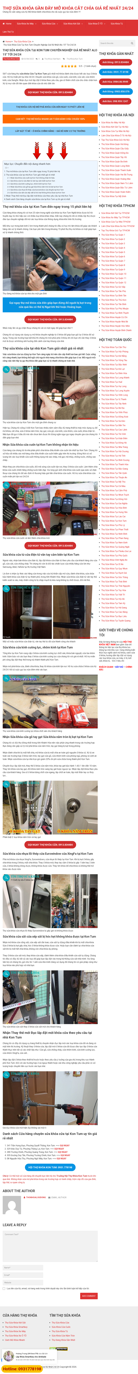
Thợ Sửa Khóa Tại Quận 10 (113, 274)
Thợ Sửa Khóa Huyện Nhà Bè (114, 321)
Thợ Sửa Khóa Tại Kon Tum (114, 521)
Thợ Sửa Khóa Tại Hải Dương (115, 451)
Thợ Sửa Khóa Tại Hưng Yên (114, 512)
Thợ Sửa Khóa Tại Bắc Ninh (114, 364)
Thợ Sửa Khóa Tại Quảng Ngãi (115, 547)
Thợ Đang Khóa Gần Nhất (63, 1340)
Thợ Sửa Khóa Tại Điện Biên (114, 438)
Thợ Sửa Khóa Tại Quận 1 (113, 235)
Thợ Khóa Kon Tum (75, 59)
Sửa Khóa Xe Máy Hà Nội (113, 122)
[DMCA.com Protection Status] (58, 1350)
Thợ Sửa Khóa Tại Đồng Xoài (114, 416)
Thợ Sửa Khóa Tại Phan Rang (114, 538)
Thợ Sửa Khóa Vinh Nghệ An (114, 560)
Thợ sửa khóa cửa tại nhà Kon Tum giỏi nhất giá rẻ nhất (30, 175)
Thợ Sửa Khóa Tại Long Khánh (115, 377)
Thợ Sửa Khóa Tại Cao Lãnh (114, 429)
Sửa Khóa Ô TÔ (95, 23)
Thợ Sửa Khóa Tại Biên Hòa (114, 373)
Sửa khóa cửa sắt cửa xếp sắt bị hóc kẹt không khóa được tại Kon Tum (37, 193)
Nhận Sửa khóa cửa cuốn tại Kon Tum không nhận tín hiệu (32, 178)
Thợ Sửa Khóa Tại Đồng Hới (114, 499)
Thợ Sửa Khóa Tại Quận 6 (113, 256)
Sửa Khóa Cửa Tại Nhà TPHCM (115, 222)
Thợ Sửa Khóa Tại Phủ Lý (113, 525)
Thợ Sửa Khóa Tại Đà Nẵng (114, 356)
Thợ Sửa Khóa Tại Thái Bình (114, 581)
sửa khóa (11, 354)
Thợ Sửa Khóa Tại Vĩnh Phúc (114, 412)
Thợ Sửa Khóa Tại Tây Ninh (113, 403)
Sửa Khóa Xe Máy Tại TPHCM (115, 217)
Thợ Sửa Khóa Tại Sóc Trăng (114, 577)
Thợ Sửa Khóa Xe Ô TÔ (15, 1335)
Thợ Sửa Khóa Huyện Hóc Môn (115, 326)
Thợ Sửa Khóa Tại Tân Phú (113, 291)
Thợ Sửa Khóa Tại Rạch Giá (114, 573)
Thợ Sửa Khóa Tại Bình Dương (115, 460)
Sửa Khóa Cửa (48, 23)
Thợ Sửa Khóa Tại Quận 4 (113, 248)
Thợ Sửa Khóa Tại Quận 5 (113, 252)
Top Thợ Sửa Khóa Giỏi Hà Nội (115, 140)
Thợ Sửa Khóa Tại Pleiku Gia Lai (116, 551)
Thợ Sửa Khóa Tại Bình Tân (113, 295)
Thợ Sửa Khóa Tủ (60, 1331)
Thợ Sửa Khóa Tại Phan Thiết (114, 529)
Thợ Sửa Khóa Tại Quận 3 (113, 243)
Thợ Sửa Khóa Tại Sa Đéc (113, 421)
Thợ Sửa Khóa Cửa (11, 59)
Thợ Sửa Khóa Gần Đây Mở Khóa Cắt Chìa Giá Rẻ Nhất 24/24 (68, 8)
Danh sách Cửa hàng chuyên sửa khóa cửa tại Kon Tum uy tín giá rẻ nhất (38, 199)
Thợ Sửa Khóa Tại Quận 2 (113, 239)
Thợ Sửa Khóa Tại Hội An (113, 599)
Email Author (58, 1197)
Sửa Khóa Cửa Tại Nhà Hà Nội (115, 131)
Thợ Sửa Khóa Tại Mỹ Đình (113, 196)
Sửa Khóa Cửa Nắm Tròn (63, 1335)
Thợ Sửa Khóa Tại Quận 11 (113, 278)
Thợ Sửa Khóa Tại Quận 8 (113, 265)
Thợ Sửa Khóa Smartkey (16, 1327)
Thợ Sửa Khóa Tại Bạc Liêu (114, 616)
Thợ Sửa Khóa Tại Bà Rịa (112, 408)
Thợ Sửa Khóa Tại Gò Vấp (113, 287)
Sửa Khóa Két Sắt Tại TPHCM (115, 213)
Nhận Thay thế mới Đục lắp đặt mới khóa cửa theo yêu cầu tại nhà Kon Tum (39, 196)
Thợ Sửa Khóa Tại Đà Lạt (113, 369)
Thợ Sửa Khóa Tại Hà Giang (114, 607)
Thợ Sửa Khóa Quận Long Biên (115, 166)
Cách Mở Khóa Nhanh (15, 1340)
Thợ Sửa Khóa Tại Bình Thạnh (115, 313)
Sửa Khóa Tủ (117, 23)
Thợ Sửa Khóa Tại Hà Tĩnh (113, 455)
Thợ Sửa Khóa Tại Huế (111, 382)
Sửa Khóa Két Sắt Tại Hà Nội (114, 127)
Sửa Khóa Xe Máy (25, 23)
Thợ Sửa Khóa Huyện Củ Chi (114, 317)
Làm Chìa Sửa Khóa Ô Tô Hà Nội (116, 135)
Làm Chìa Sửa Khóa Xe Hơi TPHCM (117, 226)
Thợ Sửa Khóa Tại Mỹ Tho (113, 482)
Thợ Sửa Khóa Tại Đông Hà (114, 442)
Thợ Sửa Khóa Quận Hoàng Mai (115, 179)
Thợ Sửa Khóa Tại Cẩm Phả (114, 490)
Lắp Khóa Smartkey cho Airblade (31, 1357)
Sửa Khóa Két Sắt (71, 23)
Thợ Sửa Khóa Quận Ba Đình (114, 161)
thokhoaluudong (36, 1197)
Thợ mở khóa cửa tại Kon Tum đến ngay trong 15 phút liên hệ (33, 171)
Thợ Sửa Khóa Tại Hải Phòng (114, 351)
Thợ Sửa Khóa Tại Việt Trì (113, 594)
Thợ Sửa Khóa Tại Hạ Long (113, 386)
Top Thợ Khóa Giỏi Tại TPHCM (115, 230)
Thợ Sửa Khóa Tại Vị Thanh (113, 399)
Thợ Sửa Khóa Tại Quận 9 (113, 269)
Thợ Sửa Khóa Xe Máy (15, 1331)
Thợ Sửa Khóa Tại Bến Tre (113, 425)
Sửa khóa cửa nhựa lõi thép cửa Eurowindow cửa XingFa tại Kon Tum (37, 190)
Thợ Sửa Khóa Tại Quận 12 (113, 282)
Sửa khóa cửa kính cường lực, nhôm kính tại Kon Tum (30, 184)
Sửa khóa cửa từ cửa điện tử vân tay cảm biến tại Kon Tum (32, 181)
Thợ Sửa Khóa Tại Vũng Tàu (114, 360)
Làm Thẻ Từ (8, 32)
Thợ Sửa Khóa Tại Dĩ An (112, 564)
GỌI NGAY (65, 1145)
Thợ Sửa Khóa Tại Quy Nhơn (114, 568)
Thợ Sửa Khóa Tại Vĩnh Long (114, 395)
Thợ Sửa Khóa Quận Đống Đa (114, 153)
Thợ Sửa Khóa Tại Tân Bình (113, 304)
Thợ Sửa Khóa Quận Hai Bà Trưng (116, 174)
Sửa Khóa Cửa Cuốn (61, 1327)
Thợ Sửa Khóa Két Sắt (15, 1322)
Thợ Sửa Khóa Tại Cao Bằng (114, 612)
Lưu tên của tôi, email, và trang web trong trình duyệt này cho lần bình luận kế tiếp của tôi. (48, 1288)
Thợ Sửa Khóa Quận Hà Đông (114, 144)
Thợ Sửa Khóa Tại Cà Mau (113, 486)
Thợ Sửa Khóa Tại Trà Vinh (113, 434)
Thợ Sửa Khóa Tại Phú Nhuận (115, 308)
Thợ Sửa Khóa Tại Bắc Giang (114, 468)
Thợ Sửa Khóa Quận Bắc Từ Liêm (116, 187)
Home (8, 23)
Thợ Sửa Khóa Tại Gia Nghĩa (114, 503)
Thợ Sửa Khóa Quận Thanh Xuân (116, 170)
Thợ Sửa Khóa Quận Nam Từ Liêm (117, 183)
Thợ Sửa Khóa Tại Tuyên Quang (115, 620)
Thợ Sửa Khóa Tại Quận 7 (113, 261)
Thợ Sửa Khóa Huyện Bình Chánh (116, 330)
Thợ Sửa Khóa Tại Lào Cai (113, 516)
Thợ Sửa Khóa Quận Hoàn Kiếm (115, 192)
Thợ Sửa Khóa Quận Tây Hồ (114, 157)
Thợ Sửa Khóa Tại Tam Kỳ (113, 603)
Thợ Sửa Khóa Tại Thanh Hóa (114, 464)
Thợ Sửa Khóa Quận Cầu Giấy (115, 148)
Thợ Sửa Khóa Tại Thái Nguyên (115, 586)
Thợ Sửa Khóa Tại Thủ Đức (113, 300)
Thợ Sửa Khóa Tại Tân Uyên (114, 473)
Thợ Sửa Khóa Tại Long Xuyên (115, 390)
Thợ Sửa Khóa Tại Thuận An (114, 477)
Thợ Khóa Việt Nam (52, 59)
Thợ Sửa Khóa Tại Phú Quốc (114, 555)
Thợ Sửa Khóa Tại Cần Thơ (113, 347)
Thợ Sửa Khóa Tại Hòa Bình (114, 508)
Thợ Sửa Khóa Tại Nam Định (114, 542)
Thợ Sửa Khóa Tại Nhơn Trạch (115, 495)
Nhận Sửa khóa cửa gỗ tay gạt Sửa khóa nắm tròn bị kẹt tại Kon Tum (36, 187)
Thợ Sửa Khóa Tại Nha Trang (114, 447)
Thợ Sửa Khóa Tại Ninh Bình (114, 534)
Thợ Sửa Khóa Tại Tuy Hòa (113, 590)
